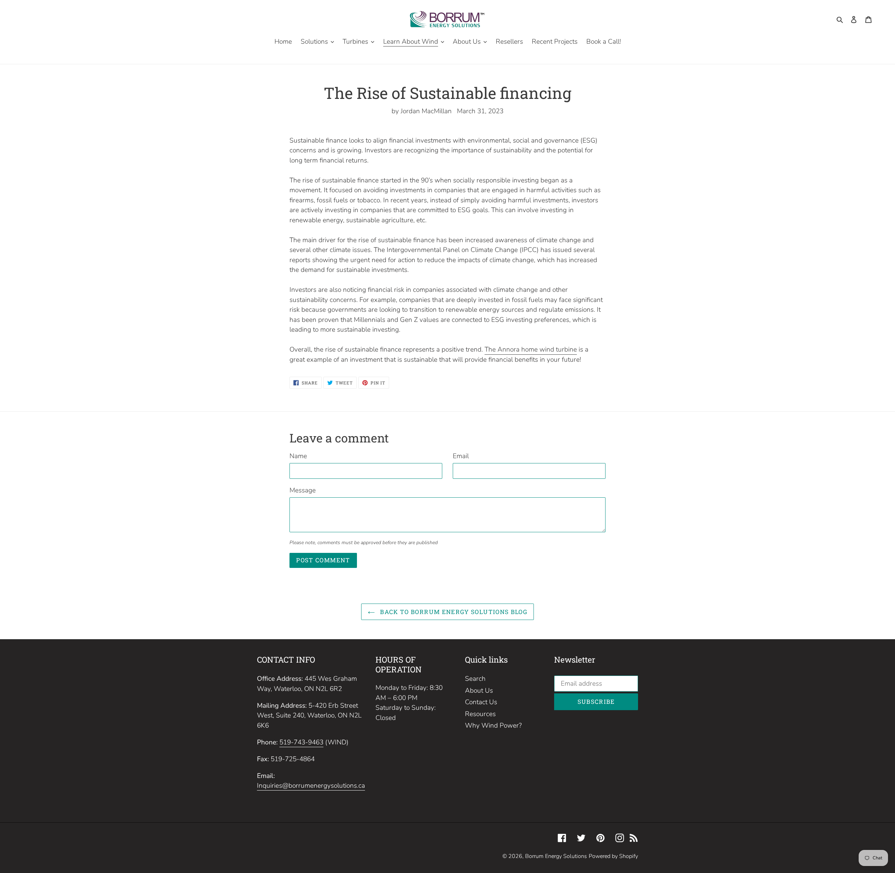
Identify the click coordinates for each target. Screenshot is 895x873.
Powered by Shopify (613, 856)
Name (298, 456)
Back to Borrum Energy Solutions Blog (452, 612)
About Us (479, 690)
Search (475, 678)
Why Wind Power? (493, 725)
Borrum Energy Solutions (556, 856)
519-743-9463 (301, 742)
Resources (480, 714)
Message (302, 490)
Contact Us (481, 702)
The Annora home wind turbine (531, 349)
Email (461, 456)
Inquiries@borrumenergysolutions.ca (311, 785)
